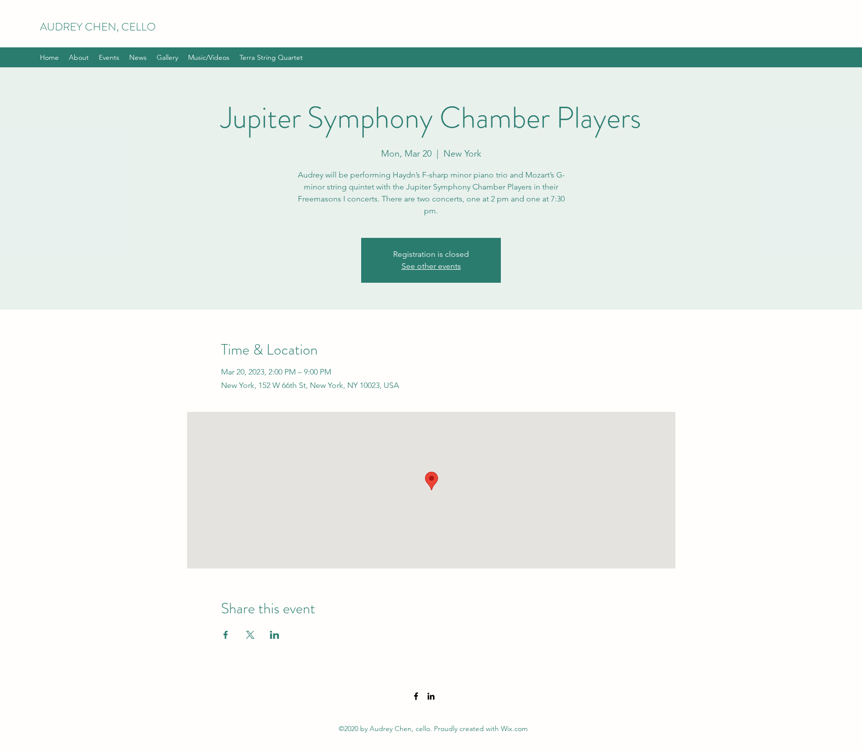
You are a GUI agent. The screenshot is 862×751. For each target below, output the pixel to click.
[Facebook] (416, 696)
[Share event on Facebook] (225, 635)
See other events (431, 266)
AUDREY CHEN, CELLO (98, 26)
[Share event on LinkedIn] (274, 635)
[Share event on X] (250, 635)
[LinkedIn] (431, 696)
